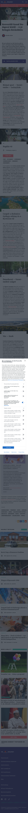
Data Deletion (6, 452)
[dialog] (14, 406)
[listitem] (14, 384)
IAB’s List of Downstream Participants (15, 380)
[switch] (23, 386)
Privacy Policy (21, 452)
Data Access (14, 452)
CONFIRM (8, 447)
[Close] (25, 361)
